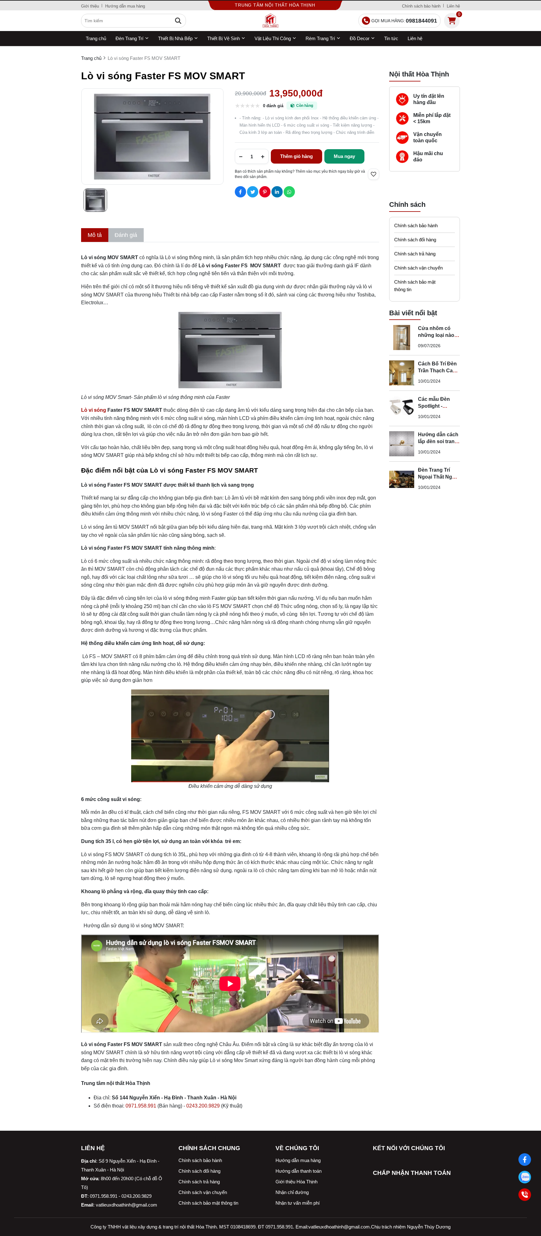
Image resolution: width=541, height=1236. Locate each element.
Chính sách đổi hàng (415, 239)
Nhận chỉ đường (292, 1192)
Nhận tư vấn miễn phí (298, 1203)
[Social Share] (240, 191)
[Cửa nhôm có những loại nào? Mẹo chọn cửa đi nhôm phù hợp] (401, 337)
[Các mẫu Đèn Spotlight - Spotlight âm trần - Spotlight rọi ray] (401, 408)
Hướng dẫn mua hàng (125, 6)
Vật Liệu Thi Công (273, 38)
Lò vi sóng (93, 410)
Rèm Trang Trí (320, 38)
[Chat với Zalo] (524, 1177)
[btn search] (178, 21)
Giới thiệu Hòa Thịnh (296, 1181)
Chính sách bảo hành (421, 6)
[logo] (270, 21)
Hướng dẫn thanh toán (299, 1171)
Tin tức (391, 38)
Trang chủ (96, 38)
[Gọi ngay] (524, 1194)
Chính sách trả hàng (414, 253)
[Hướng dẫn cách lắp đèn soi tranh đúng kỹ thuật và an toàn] (401, 443)
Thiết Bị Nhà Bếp (175, 38)
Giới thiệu (90, 6)
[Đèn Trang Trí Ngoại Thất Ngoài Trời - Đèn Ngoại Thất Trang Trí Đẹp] (401, 479)
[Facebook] (524, 1159)
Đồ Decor (359, 38)
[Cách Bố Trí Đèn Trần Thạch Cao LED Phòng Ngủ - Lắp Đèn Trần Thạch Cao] (401, 372)
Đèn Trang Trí (129, 38)
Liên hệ (453, 6)
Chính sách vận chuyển (418, 267)
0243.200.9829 (203, 1105)
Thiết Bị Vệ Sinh (223, 38)
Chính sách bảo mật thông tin (414, 285)
